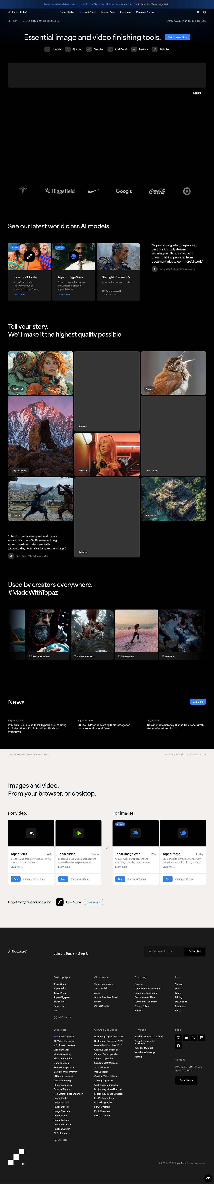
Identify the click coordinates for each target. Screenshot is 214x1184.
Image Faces (60, 1116)
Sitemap (139, 1011)
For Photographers (104, 1098)
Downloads (181, 1002)
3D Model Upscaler (64, 1076)
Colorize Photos (62, 1090)
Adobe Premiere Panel (106, 998)
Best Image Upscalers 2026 (108, 1037)
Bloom (97, 1002)
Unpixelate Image (63, 1081)
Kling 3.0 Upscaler (103, 1059)
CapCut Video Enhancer (107, 1076)
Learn (178, 993)
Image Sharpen (62, 1112)
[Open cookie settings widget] (208, 1178)
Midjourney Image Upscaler (108, 1094)
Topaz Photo (60, 993)
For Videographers (104, 1103)
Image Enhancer (62, 1125)
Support (179, 984)
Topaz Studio (60, 984)
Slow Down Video (63, 1059)
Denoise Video (61, 1063)
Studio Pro (59, 1002)
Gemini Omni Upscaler (106, 1055)
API (55, 1011)
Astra (97, 993)
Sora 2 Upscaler (102, 1068)
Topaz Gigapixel (62, 998)
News (178, 989)
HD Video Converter (64, 1046)
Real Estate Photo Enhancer (68, 1094)
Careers (139, 984)
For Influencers (102, 1112)
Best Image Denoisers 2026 (108, 1041)
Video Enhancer (62, 1050)
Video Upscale (64, 1037)
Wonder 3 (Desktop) (145, 1053)
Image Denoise (62, 1107)
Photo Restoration (63, 1085)
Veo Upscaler (101, 1072)
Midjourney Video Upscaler (108, 1090)
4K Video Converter (64, 1041)
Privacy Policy (142, 1006)
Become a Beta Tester (146, 993)
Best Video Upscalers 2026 (108, 1046)
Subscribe (194, 951)
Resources (180, 1006)
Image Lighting (61, 1120)
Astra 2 (138, 1057)
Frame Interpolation (64, 1068)
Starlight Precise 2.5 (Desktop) (145, 1042)
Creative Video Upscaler (106, 1050)
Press (178, 1011)
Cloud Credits (101, 1006)
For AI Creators (102, 1107)
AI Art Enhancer (62, 1133)
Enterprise (59, 1006)
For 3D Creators (102, 1116)
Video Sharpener (62, 1055)
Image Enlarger (62, 1129)
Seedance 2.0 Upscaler (106, 1063)
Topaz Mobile (101, 989)
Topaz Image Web (103, 984)
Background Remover (65, 1072)
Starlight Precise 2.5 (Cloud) (149, 1037)
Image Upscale (61, 1103)
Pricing (178, 998)
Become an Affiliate (145, 998)
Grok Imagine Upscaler (106, 1085)
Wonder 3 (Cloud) (144, 1048)
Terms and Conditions (146, 1002)
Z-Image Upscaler (103, 1081)
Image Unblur (61, 1098)
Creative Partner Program (148, 989)
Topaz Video (60, 989)
